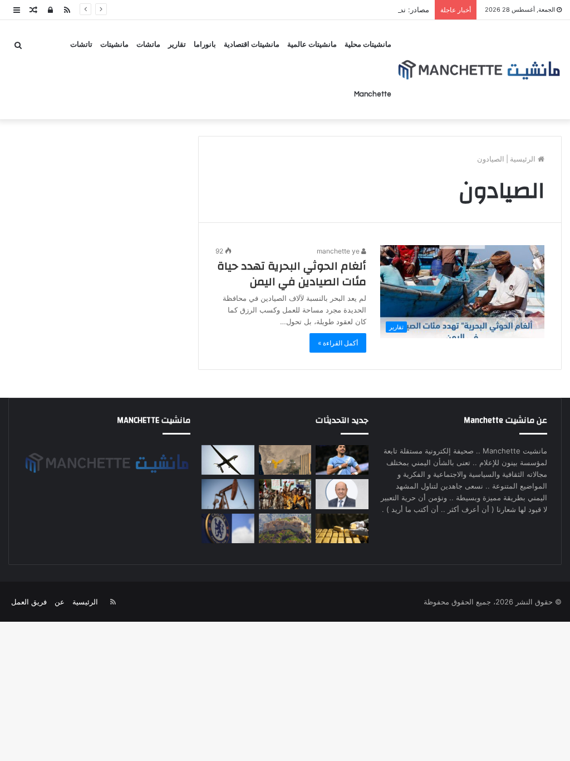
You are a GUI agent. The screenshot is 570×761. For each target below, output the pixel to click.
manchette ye (339, 251)
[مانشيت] (479, 70)
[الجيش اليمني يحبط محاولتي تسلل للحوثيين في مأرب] (285, 460)
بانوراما (205, 44)
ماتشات (148, 44)
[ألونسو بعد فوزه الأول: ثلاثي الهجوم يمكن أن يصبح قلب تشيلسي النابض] (228, 529)
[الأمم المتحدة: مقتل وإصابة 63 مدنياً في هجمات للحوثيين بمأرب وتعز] (285, 494)
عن (60, 601)
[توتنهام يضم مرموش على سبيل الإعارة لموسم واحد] (342, 460)
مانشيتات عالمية (312, 44)
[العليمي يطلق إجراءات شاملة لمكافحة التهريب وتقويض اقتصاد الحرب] (342, 494)
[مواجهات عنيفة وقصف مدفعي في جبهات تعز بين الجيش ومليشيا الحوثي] (285, 529)
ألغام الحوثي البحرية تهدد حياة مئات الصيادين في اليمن (291, 274)
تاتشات (81, 44)
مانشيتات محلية (368, 44)
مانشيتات (114, 44)
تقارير (177, 44)
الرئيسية (524, 158)
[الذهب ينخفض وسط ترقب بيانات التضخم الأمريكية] (342, 529)
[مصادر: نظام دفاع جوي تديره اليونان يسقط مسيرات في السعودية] (228, 460)
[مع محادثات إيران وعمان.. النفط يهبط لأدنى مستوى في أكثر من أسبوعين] (228, 494)
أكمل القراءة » (338, 343)
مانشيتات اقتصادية (251, 44)
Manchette (372, 94)
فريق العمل (29, 601)
